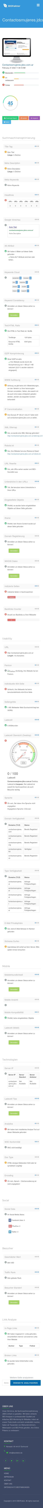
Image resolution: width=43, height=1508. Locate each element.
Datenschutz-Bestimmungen (16, 1487)
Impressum (9, 1477)
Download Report (11, 118)
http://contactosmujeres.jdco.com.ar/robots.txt (24, 454)
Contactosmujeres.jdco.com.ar (17, 64)
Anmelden (14, 315)
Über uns (8, 1484)
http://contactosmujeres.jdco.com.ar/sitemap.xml (25, 436)
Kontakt (7, 1480)
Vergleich (35, 118)
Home (6, 1473)
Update (24, 118)
